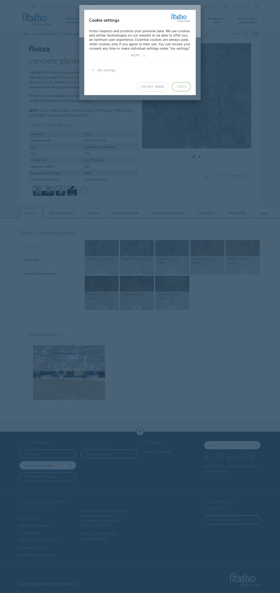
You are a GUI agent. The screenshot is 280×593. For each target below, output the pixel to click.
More (135, 55)
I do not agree (152, 87)
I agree (181, 87)
